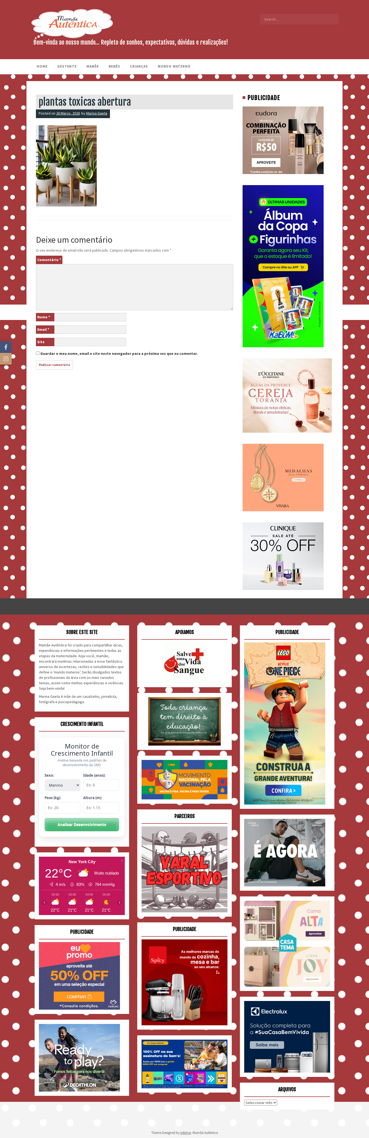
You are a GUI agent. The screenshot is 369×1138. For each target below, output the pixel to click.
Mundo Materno (174, 66)
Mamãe (92, 66)
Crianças (139, 66)
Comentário (49, 259)
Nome (43, 317)
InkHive (185, 1132)
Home (42, 66)
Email (43, 329)
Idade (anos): (94, 775)
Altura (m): (92, 797)
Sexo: (49, 775)
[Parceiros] (184, 868)
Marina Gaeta (96, 113)
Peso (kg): (53, 797)
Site (41, 341)
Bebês (114, 66)
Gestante (67, 66)
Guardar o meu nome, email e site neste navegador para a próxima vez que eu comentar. (119, 353)
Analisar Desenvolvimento (82, 824)
